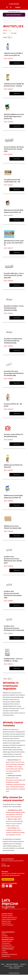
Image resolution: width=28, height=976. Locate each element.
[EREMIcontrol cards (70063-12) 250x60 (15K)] (14, 519)
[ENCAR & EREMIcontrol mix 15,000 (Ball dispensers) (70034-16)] (14, 108)
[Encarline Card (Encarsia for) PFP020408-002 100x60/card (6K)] (14, 332)
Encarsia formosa (13, 760)
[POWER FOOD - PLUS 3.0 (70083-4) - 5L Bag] (14, 652)
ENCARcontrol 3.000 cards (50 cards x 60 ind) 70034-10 (14, 243)
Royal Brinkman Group (14, 11)
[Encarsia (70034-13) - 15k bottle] (14, 397)
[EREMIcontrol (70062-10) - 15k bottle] (14, 458)
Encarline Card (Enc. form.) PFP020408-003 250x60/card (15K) (14, 308)
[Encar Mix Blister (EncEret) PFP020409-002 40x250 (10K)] (14, 140)
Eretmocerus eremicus (14, 775)
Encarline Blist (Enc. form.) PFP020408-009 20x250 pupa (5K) (14, 275)
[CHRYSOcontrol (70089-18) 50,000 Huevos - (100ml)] (14, 77)
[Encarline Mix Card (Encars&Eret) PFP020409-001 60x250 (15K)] (14, 365)
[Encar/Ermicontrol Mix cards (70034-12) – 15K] (14, 173)
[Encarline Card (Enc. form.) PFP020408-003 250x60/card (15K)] (14, 299)
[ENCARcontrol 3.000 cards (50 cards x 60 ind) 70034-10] (14, 234)
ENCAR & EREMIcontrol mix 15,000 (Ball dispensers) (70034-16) (14, 116)
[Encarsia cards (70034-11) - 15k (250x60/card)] (14, 428)
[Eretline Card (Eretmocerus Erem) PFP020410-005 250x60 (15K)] (14, 585)
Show (4, 33)
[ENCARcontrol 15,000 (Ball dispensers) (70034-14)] (14, 203)
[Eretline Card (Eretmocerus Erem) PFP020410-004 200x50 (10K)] (14, 550)
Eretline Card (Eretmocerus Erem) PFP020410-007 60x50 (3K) (14, 628)
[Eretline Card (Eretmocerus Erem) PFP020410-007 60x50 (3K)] (14, 619)
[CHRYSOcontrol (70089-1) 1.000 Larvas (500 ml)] (14, 47)
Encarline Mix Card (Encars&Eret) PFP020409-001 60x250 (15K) (14, 373)
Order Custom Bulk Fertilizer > (14, 14)
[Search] (10, 7)
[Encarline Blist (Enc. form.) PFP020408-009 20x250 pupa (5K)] (14, 267)
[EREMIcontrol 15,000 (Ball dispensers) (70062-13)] (14, 489)
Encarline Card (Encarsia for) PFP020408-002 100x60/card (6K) (13, 341)
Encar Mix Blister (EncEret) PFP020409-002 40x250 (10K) (14, 149)
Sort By (5, 30)
